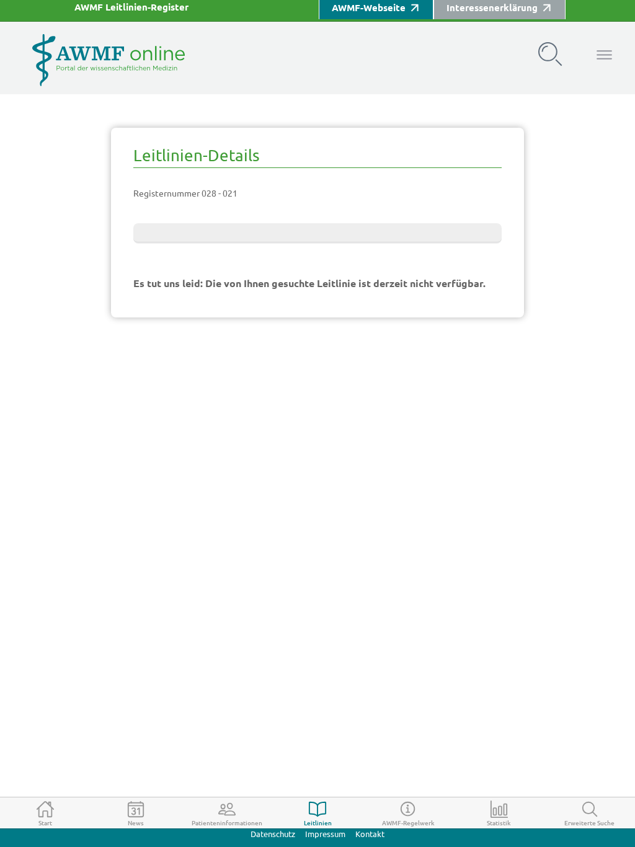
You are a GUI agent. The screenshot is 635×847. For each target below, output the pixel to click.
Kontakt (369, 834)
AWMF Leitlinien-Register (131, 7)
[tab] (45, 812)
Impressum (325, 834)
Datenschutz (273, 834)
